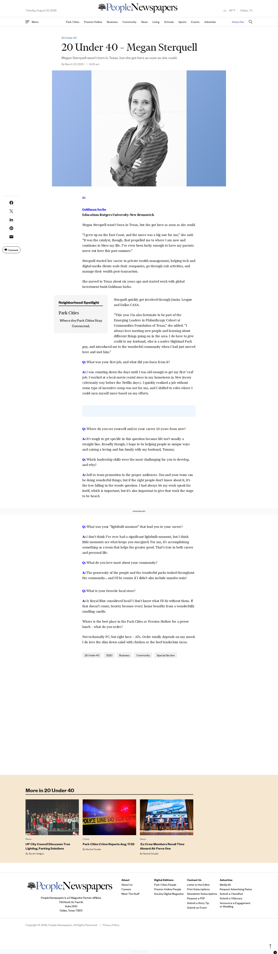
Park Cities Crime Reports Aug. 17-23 (108, 844)
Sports (182, 21)
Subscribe (238, 22)
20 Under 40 (69, 37)
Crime (86, 839)
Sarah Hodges (36, 853)
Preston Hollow (93, 21)
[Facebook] (11, 203)
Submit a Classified (231, 893)
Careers (126, 889)
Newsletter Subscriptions (202, 893)
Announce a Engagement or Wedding (235, 904)
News (144, 21)
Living (155, 21)
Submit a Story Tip (198, 903)
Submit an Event (197, 907)
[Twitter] (11, 211)
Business (112, 21)
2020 (109, 655)
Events (195, 21)
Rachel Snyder (93, 849)
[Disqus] (139, 716)
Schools (169, 21)
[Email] (11, 237)
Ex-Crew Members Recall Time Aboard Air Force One (162, 846)
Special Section (166, 655)
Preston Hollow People (167, 889)
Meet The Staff (130, 893)
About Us (127, 884)
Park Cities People (165, 884)
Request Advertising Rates (236, 889)
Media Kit (225, 884)
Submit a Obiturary (231, 898)
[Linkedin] (11, 220)
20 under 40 (92, 655)
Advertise (210, 21)
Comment (13, 250)
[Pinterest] (11, 228)
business (124, 655)
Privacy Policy (111, 925)
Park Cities (72, 21)
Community (129, 21)
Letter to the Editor (198, 884)
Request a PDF (196, 898)
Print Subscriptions (198, 889)
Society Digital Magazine (169, 893)
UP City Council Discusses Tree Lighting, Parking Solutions (48, 846)
